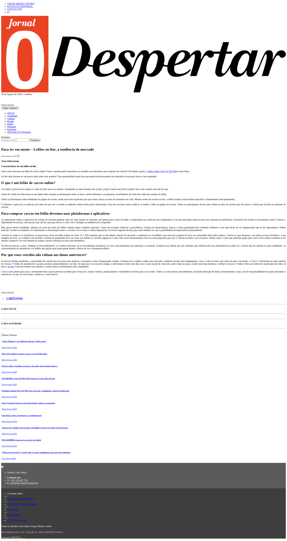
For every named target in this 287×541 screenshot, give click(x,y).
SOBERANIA (14, 515)
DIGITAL (13, 537)
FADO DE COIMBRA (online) (22, 504)
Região (10, 121)
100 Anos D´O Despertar (19, 132)
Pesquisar (5, 137)
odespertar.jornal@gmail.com (24, 483)
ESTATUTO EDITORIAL (20, 6)
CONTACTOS (14, 9)
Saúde (10, 124)
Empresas (11, 129)
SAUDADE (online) (17, 520)
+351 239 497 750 (19, 480)
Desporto (11, 126)
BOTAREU (13, 509)
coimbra (11, 118)
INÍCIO (11, 113)
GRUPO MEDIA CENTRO (20, 3)
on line (11, 266)
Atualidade (12, 116)
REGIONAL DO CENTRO (20, 499)
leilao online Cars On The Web (162, 171)
